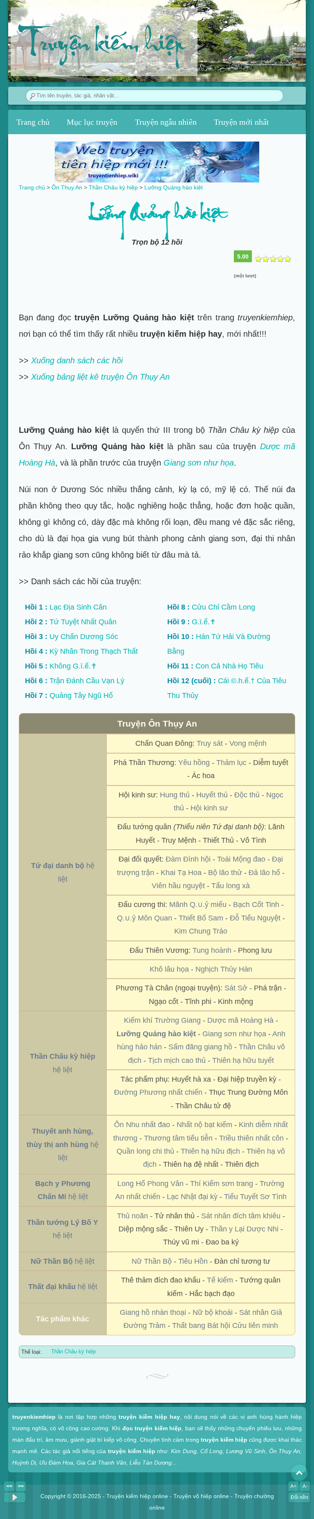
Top (299, 1473)
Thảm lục (231, 762)
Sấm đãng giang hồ (200, 1047)
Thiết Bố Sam (201, 918)
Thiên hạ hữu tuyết (243, 1060)
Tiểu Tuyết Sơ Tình (255, 1197)
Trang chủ (32, 121)
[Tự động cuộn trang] (14, 1497)
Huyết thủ (212, 795)
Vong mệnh (248, 743)
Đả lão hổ (264, 873)
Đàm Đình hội (188, 859)
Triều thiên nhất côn (251, 1138)
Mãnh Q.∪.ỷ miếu (198, 904)
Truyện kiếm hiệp (101, 45)
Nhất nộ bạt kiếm (204, 1125)
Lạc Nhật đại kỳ (192, 1197)
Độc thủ (247, 795)
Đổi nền (299, 1497)
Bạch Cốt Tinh (256, 904)
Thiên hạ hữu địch (210, 1151)
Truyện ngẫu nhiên (166, 121)
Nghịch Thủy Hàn (223, 969)
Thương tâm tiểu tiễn (178, 1138)
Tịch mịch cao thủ (177, 1060)
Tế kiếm (220, 1280)
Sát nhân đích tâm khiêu (240, 1216)
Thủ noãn (132, 1216)
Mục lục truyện (92, 121)
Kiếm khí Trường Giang (162, 1020)
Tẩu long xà (230, 886)
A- (305, 1486)
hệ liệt (63, 1144)
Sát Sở (235, 988)
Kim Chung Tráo (200, 931)
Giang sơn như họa (199, 462)
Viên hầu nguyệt (178, 886)
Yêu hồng (194, 762)
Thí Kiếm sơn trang (221, 1183)
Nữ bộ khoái (213, 1312)
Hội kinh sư (209, 808)
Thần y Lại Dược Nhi (244, 1229)
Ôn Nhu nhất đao (142, 1125)
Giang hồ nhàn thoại (153, 1312)
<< (9, 1486)
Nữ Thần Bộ (152, 1261)
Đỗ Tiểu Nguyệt (255, 918)
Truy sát (210, 743)
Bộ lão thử (225, 873)
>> (21, 1486)
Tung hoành (212, 950)
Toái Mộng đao (241, 859)
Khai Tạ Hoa (181, 873)
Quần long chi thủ (145, 1151)
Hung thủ (175, 795)
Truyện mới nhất (241, 121)
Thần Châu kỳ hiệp (73, 1351)
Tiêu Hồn (193, 1261)
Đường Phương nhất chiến (158, 1092)
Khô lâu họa (169, 969)
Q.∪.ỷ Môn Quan (144, 918)
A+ (293, 1486)
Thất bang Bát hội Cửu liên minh (225, 1325)
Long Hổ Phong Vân (150, 1183)
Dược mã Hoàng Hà (240, 1020)
